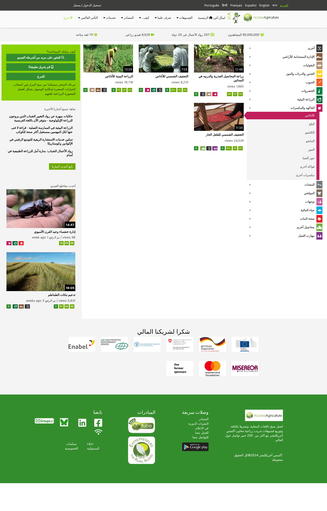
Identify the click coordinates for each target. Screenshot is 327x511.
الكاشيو (310, 132)
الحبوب (310, 82)
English (264, 5)
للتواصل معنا (200, 437)
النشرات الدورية (198, 423)
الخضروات (308, 90)
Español (250, 5)
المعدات (309, 184)
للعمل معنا (202, 432)
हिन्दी (224, 5)
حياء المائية (308, 210)
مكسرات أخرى (305, 175)
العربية (284, 5)
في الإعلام (202, 428)
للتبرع (41, 76)
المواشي (309, 193)
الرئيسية (203, 18)
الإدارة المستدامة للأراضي (299, 56)
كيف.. (145, 18)
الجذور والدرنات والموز (300, 73)
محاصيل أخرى (306, 227)
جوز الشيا (309, 158)
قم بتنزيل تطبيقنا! (39, 67)
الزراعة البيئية (306, 99)
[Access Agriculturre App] (195, 446)
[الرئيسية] (262, 17)
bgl (173, 89)
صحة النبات (307, 218)
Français (236, 5)
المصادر (128, 18)
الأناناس (310, 115)
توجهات (310, 201)
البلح (312, 124)
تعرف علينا (164, 18)
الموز (311, 149)
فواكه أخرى (307, 166)
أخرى (311, 48)
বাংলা (274, 5)
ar (179, 89)
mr (229, 94)
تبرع (67, 18)
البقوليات (309, 65)
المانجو (310, 141)
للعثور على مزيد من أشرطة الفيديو (39, 57)
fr (235, 94)
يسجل (77, 5)
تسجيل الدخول (92, 5)
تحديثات (110, 18)
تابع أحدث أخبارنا (62, 166)
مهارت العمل (306, 235)
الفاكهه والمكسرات (302, 107)
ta (61, 243)
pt (61, 306)
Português (211, 5)
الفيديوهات (185, 18)
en (240, 94)
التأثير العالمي (89, 18)
